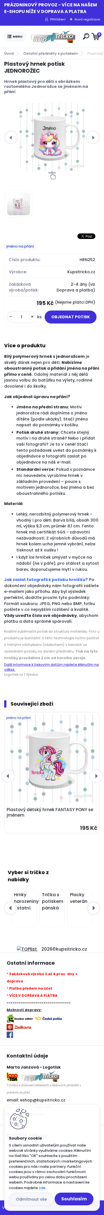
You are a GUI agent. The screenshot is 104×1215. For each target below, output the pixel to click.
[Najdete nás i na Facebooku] (10, 1035)
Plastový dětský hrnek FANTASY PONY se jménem (50, 812)
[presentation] (11, 137)
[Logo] (53, 37)
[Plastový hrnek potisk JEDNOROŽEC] (52, 137)
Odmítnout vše (31, 1199)
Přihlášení (57, 19)
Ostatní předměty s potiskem (50, 53)
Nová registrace (87, 19)
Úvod (9, 53)
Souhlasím (74, 1199)
